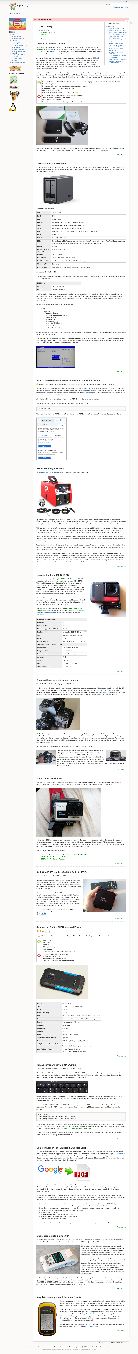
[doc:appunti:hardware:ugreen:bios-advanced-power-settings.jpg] (55, 357)
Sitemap (126, 7)
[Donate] (55, 1349)
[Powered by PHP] (64, 1349)
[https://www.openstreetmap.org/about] (13, 80)
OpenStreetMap (91, 1314)
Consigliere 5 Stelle (19, 55)
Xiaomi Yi (71, 784)
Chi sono (46, 30)
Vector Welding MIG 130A (116, 36)
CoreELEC (42, 52)
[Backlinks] (131, 31)
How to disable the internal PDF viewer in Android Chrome (118, 33)
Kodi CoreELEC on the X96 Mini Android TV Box (117, 46)
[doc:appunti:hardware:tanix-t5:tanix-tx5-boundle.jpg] (62, 125)
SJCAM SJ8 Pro (66, 579)
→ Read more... (120, 154)
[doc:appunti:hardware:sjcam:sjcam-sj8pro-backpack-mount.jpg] (68, 812)
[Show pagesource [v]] (131, 23)
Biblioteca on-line (19, 38)
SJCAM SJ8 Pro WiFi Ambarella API (53, 857)
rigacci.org (17, 13)
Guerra (16, 57)
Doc (13, 34)
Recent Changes (118, 7)
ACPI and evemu (45, 1126)
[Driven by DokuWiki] (91, 1349)
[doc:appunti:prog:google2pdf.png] (64, 1172)
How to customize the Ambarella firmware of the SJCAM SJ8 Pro (64, 855)
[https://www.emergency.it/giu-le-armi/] (17, 23)
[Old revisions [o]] (131, 27)
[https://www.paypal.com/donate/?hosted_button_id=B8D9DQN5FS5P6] (15, 68)
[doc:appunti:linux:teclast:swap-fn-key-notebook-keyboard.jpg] (62, 1087)
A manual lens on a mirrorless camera (117, 40)
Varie (15, 60)
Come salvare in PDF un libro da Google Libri (117, 56)
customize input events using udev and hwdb (76, 1128)
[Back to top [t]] (131, 35)
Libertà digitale (18, 58)
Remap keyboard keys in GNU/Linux (116, 53)
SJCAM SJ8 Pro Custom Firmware (53, 859)
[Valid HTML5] (73, 1349)
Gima (106, 1240)
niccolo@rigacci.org (84, 1324)
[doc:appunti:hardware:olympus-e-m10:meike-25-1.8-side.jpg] (58, 714)
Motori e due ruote (19, 49)
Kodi (97, 58)
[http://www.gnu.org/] (14, 96)
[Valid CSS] (82, 1349)
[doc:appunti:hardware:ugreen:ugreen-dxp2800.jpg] (58, 190)
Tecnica (14, 40)
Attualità (14, 53)
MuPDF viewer (90, 390)
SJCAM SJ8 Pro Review (116, 43)
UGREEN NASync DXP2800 (117, 30)
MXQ (76, 47)
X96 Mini (42, 49)
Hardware (17, 47)
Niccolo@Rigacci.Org (18, 62)
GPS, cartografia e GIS (20, 45)
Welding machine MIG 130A (49, 472)
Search (128, 4)
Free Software (18, 44)
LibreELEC (54, 52)
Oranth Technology (89, 73)
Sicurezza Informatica (20, 51)
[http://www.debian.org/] (14, 87)
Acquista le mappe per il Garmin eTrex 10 (116, 61)
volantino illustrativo (90, 1326)
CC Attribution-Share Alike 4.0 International (96, 1347)
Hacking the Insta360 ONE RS (117, 38)
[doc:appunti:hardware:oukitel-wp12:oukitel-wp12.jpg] (62, 982)
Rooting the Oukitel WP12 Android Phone (116, 49)
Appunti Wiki (17, 36)
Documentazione (47, 37)
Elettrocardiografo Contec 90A (117, 59)
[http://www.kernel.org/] (13, 107)
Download (17, 42)
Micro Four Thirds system (104, 690)
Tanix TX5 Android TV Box (116, 28)
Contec (75, 1240)
